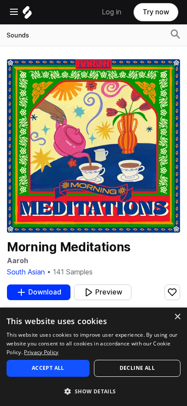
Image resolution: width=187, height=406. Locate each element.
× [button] (177, 317)
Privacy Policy (41, 352)
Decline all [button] (137, 368)
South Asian (26, 272)
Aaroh (17, 261)
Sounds (18, 35)
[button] (93, 391)
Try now (156, 12)
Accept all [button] (48, 368)
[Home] (27, 14)
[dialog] (93, 357)
